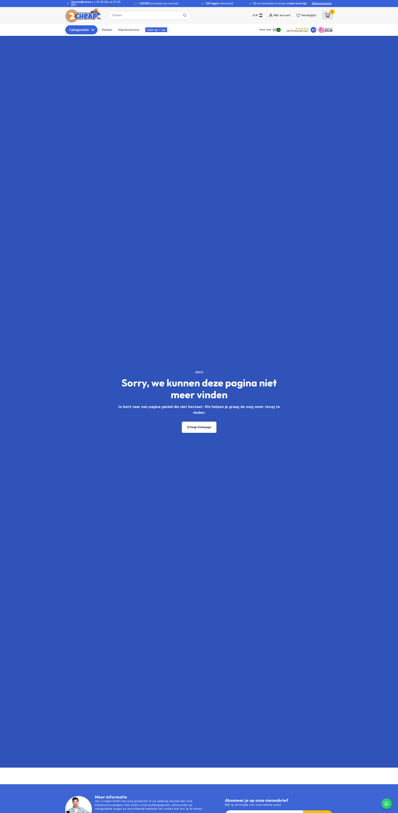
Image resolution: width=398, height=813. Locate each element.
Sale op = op (156, 30)
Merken (107, 30)
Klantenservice (322, 3)
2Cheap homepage (199, 427)
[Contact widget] (386, 803)
